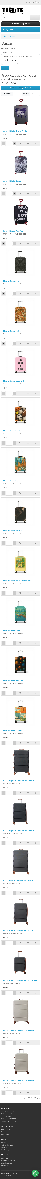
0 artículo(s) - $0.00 (21, 24)
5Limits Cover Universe (13, 680)
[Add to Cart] (20, 143)
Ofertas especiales (7, 1150)
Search (5, 68)
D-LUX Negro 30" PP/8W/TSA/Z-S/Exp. (18, 780)
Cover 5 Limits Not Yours (13, 231)
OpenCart (14, 1173)
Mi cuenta (4, 1158)
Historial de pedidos (8, 1161)
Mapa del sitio (6, 1134)
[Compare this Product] (36, 143)
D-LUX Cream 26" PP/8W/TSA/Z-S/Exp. (19, 1080)
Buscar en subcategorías (11, 64)
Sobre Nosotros (6, 1116)
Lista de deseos (6, 1163)
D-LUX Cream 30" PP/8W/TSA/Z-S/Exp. (19, 1030)
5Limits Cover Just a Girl (13, 381)
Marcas (3, 1143)
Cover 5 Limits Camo (12, 181)
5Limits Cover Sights (12, 481)
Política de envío (6, 1114)
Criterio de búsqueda (8, 48)
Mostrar (26, 94)
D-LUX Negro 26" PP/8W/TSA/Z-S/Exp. (18, 830)
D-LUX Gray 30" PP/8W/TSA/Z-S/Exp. (18, 880)
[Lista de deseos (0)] (33, 2)
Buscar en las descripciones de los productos (17, 56)
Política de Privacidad (8, 1119)
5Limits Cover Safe (11, 281)
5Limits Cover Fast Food (13, 331)
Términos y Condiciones (9, 1111)
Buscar (12, 36)
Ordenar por (7, 94)
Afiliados (4, 1147)
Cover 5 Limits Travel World (15, 131)
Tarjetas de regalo (7, 1145)
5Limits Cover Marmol (12, 531)
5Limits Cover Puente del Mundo (17, 581)
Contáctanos (5, 1129)
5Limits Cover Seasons (12, 730)
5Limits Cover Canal (11, 630)
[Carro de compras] (36, 2)
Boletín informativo (7, 1165)
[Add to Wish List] (28, 143)
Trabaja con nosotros (8, 1121)
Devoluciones (5, 1132)
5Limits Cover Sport (11, 431)
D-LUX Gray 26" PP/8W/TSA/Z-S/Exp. (18, 930)
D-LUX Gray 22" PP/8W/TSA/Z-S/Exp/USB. (20, 980)
